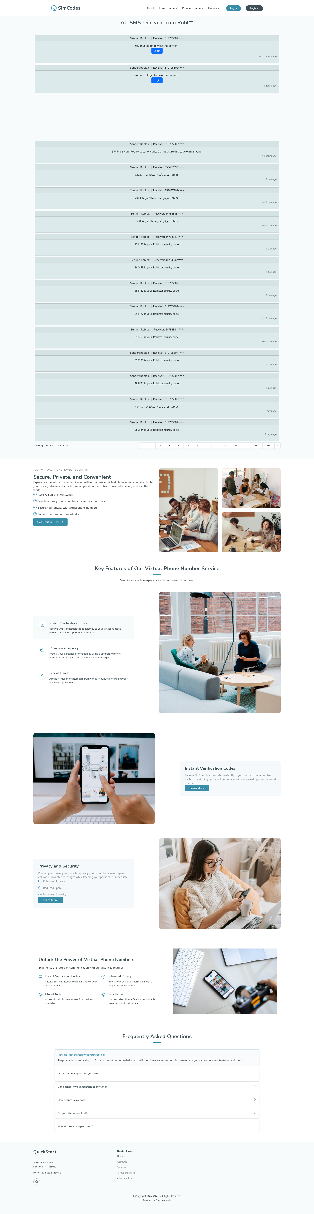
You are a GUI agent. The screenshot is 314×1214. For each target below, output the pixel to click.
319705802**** (174, 38)
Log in (233, 8)
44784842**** (174, 260)
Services (121, 1167)
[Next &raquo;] (277, 445)
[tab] (83, 627)
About (150, 8)
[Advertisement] (157, 117)
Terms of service (126, 1173)
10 (235, 445)
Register (254, 8)
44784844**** (174, 329)
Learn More (197, 788)
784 (268, 445)
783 (257, 445)
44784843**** (174, 213)
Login (157, 51)
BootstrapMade (163, 1200)
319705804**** (174, 352)
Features (213, 8)
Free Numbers (168, 8)
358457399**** (174, 167)
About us (122, 1162)
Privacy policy (124, 1178)
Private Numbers (192, 8)
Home (120, 1156)
